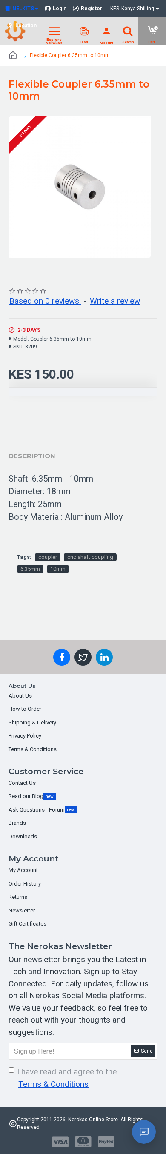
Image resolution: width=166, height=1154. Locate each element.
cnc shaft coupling (90, 557)
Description (32, 456)
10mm (58, 569)
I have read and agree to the (67, 1078)
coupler (47, 557)
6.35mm (30, 569)
